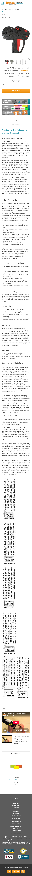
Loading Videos (16, 824)
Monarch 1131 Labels (16, 780)
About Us (16, 801)
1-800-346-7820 (19, 3)
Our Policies (16, 805)
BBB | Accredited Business (23, 857)
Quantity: (16, 81)
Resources (16, 803)
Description (16, 120)
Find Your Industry (16, 826)
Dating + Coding (16, 816)
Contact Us (16, 808)
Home (16, 798)
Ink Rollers (16, 813)
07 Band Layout (24, 73)
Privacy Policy (16, 828)
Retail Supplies (16, 818)
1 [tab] (16, 784)
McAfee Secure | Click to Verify (9, 857)
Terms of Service (16, 833)
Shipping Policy (16, 830)
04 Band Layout (25, 76)
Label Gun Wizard (16, 821)
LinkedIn (14, 871)
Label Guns (16, 811)
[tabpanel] (16, 770)
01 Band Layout (10, 73)
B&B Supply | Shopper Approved (9, 851)
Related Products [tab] (16, 754)
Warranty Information (16, 124)
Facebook (9, 871)
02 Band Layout (11, 76)
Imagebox (25, 867)
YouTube (23, 871)
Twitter (18, 871)
